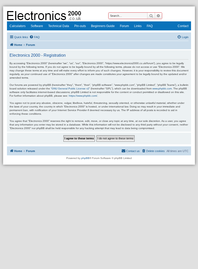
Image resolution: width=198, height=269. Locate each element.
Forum (124, 26)
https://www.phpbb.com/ (83, 95)
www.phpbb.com (162, 88)
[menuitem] (34, 37)
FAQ (150, 26)
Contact (183, 26)
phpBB (85, 158)
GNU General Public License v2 (70, 88)
